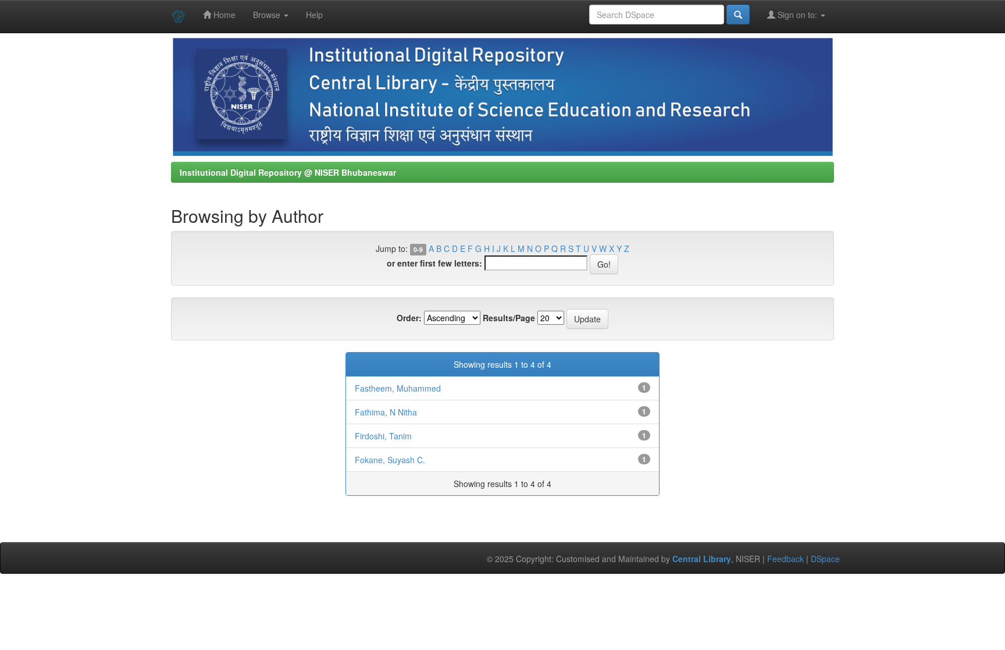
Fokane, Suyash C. (390, 460)
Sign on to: (797, 14)
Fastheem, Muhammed (398, 388)
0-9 (418, 249)
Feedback (785, 558)
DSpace (825, 558)
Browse (268, 14)
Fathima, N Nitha (386, 412)
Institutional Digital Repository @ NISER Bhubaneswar (288, 172)
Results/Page (509, 318)
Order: (409, 318)
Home (223, 14)
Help (314, 14)
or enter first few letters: (434, 263)
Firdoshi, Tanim (383, 436)
